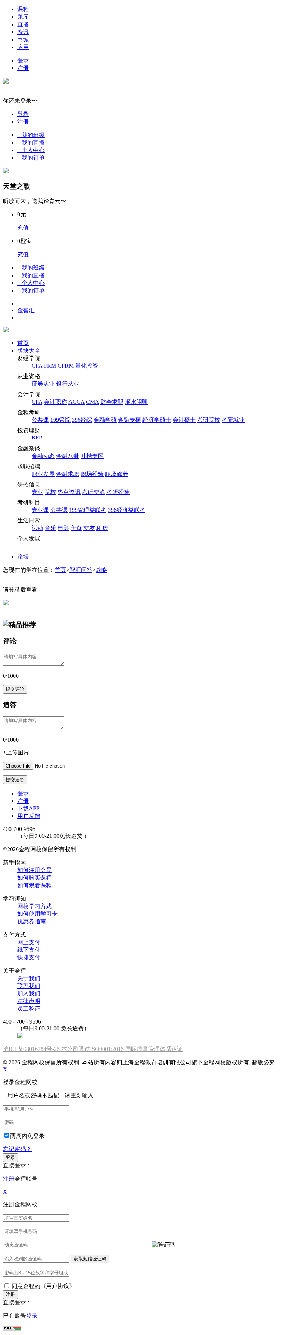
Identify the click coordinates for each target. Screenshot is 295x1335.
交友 (89, 528)
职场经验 (92, 474)
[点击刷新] (163, 1245)
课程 (23, 9)
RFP (37, 437)
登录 (23, 60)
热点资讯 (69, 492)
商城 (23, 39)
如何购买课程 (34, 878)
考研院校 (208, 420)
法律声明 (28, 1001)
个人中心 (31, 150)
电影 (63, 528)
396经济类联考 (126, 510)
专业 (37, 492)
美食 (76, 528)
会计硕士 (184, 420)
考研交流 (93, 492)
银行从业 (67, 384)
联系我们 (28, 986)
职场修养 (116, 474)
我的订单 (31, 158)
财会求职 (111, 402)
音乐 (50, 528)
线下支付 (28, 950)
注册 (23, 68)
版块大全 (28, 351)
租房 (102, 528)
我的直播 (31, 143)
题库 (23, 17)
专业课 (40, 510)
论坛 (23, 556)
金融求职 (67, 474)
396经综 (82, 420)
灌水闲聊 (136, 402)
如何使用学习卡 (37, 914)
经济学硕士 (156, 420)
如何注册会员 (34, 870)
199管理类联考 (87, 510)
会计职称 (55, 402)
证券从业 (43, 384)
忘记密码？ (17, 1149)
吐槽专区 (92, 456)
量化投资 (86, 366)
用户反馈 (28, 816)
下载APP (28, 808)
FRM (50, 366)
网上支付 (28, 942)
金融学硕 (105, 420)
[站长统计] (12, 1329)
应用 (23, 47)
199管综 (60, 420)
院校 (50, 492)
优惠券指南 (31, 921)
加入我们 (28, 993)
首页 (23, 343)
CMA (92, 402)
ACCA (76, 402)
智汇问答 (80, 570)
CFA (37, 366)
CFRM (66, 366)
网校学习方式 (34, 906)
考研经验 (118, 492)
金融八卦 (67, 456)
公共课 (40, 420)
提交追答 (15, 779)
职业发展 (43, 474)
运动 (37, 528)
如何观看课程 (34, 885)
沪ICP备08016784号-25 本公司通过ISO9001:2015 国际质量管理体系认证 (93, 1049)
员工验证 (28, 1008)
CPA (37, 402)
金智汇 (26, 310)
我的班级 (31, 135)
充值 (23, 228)
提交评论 (15, 689)
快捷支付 (28, 957)
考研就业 (233, 420)
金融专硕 (129, 420)
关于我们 (28, 978)
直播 (23, 24)
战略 (101, 570)
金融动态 (43, 456)
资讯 (23, 32)
